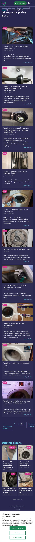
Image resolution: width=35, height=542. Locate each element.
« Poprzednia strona (7, 426)
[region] (17, 526)
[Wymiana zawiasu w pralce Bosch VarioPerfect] (17, 198)
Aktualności (17, 508)
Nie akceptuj (17, 537)
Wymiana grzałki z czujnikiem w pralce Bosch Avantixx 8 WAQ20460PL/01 (15, 88)
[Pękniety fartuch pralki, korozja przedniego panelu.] (25, 452)
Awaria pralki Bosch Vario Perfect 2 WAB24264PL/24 (16, 47)
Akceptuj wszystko (17, 528)
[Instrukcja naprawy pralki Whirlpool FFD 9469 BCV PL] (9, 479)
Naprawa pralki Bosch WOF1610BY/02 (17, 249)
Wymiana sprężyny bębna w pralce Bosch (16, 364)
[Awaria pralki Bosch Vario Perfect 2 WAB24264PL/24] (17, 35)
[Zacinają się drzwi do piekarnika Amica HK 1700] (25, 479)
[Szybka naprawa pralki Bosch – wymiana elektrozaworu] (17, 274)
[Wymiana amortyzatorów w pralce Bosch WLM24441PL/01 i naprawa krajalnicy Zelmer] (17, 117)
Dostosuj (17, 533)
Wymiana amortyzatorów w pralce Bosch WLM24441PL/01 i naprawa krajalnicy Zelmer (16, 130)
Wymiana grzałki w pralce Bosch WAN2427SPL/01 (15, 173)
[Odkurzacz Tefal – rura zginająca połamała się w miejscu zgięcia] (9, 452)
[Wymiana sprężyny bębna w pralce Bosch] (17, 352)
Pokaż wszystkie (18, 499)
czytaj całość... (28, 62)
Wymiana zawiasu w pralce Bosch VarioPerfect (16, 211)
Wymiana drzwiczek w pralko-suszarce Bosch (14, 324)
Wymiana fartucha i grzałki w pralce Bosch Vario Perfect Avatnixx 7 (17, 402)
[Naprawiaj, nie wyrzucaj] (7, 3)
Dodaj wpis (20, 3)
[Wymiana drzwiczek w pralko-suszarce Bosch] (17, 312)
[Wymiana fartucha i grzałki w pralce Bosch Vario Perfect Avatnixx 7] (17, 389)
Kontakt (17, 510)
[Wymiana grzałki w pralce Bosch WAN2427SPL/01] (17, 160)
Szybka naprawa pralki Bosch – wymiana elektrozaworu (15, 286)
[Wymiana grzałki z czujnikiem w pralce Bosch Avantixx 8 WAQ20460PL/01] (17, 75)
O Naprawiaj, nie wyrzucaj (17, 506)
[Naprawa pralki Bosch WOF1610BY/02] (17, 238)
